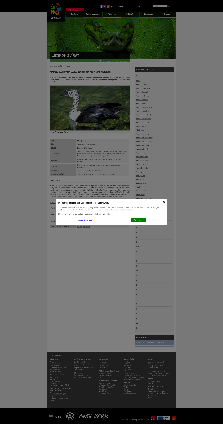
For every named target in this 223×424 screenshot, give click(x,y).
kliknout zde (104, 214)
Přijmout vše (138, 220)
